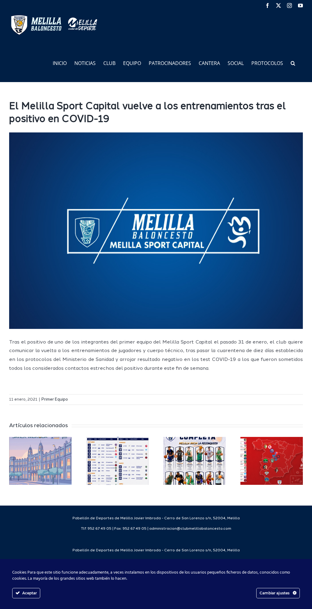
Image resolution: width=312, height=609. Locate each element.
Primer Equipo (54, 400)
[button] (293, 63)
